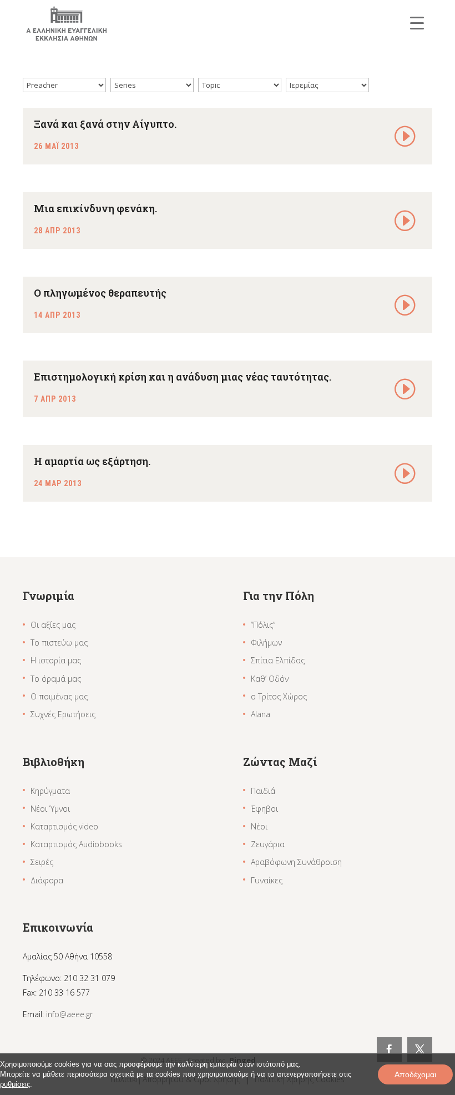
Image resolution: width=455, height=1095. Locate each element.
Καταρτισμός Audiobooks (76, 844)
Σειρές (42, 862)
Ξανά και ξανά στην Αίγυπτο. (105, 124)
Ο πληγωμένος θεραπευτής (100, 292)
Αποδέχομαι (415, 1074)
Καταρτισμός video (64, 826)
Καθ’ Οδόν (270, 678)
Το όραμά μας (56, 678)
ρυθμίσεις (15, 1084)
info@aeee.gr (69, 1014)
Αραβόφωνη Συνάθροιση (296, 862)
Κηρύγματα (50, 791)
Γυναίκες (266, 880)
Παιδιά (263, 791)
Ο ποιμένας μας (59, 696)
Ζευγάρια (268, 844)
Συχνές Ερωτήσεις (63, 714)
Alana (260, 714)
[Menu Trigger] (417, 22)
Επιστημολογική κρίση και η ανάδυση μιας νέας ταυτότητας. (182, 376)
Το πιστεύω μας (59, 642)
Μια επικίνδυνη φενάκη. (95, 208)
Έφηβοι (264, 808)
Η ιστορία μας (56, 660)
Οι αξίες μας (53, 624)
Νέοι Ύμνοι (50, 808)
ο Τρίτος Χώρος (279, 696)
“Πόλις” (263, 624)
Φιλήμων (266, 642)
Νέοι (259, 826)
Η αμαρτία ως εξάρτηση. (92, 461)
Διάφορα (47, 880)
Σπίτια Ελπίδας (278, 660)
